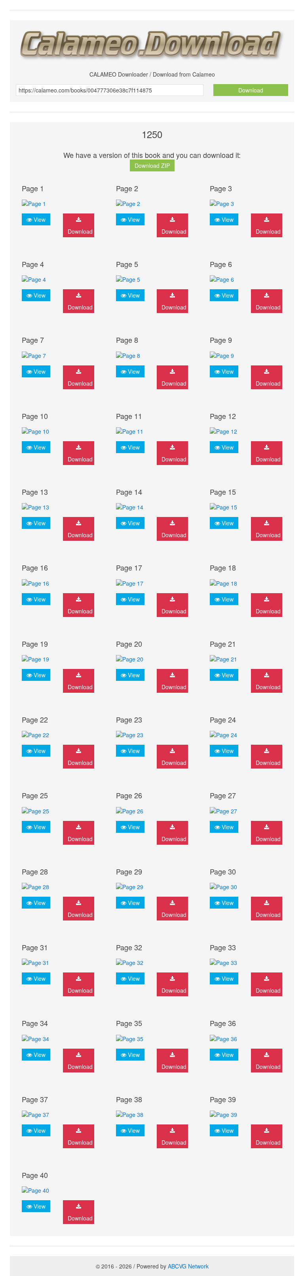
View (39, 219)
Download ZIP (152, 165)
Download (250, 90)
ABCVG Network (188, 1266)
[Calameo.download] (152, 43)
